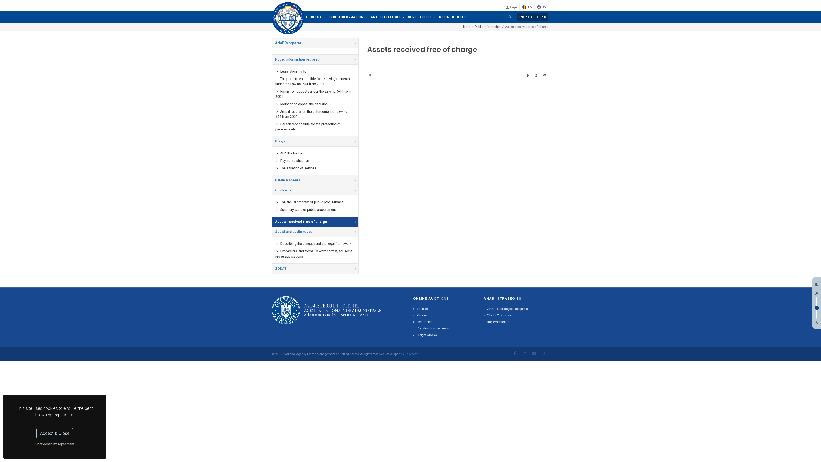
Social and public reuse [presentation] (293, 232)
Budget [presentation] (281, 141)
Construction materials (433, 328)
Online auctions (532, 17)
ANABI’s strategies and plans (507, 309)
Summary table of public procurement (308, 210)
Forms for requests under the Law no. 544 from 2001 (313, 94)
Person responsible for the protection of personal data (308, 126)
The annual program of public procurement (311, 202)
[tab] (315, 43)
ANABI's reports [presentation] (288, 43)
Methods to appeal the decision (304, 104)
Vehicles (423, 309)
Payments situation (294, 161)
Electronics (424, 322)
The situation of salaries (298, 168)
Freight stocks (427, 335)
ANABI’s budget (292, 153)
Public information (488, 27)
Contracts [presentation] (283, 190)
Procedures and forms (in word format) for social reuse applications (314, 253)
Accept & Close (54, 433)
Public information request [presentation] (297, 59)
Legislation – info (293, 71)
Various (422, 315)
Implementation (498, 322)
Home (466, 27)
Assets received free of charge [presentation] (301, 222)
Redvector (411, 354)
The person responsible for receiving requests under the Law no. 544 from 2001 (312, 81)
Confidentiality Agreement (54, 444)
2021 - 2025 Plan (499, 315)
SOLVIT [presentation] (281, 269)
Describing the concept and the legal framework (315, 244)
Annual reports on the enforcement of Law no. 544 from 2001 (311, 114)
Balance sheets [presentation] (287, 180)
